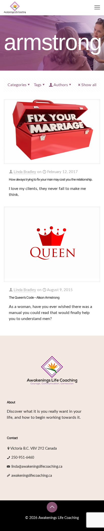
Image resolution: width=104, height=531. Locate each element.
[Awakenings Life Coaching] (15, 7)
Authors (61, 85)
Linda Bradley (25, 172)
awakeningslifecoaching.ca (31, 475)
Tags (37, 85)
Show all (88, 85)
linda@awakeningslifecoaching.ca (36, 466)
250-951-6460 (22, 457)
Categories (17, 85)
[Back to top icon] (52, 507)
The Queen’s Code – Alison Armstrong (34, 297)
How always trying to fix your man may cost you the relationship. (50, 179)
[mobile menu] (97, 7)
